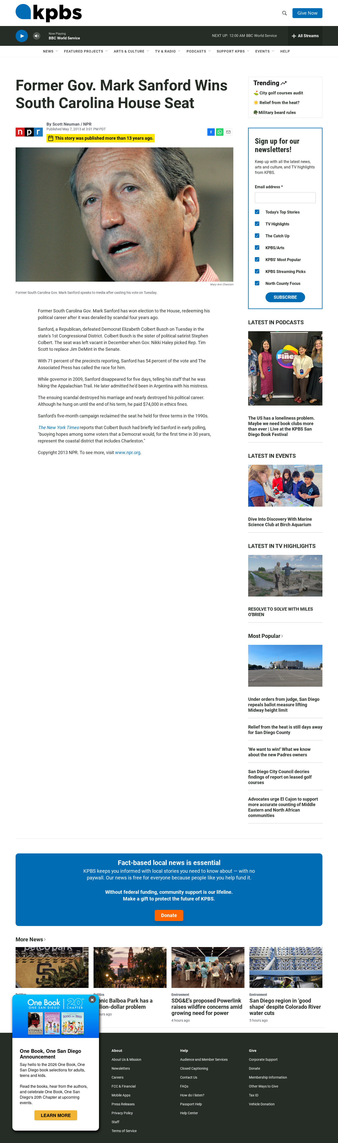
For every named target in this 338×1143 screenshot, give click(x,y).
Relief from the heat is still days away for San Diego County (285, 729)
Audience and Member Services (204, 1059)
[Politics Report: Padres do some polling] (52, 967)
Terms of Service (124, 1131)
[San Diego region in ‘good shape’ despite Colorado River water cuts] (285, 967)
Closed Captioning (194, 1068)
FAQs (184, 1086)
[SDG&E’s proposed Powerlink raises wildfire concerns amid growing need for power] (207, 967)
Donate (169, 915)
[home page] (49, 13)
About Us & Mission (126, 1059)
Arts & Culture (129, 51)
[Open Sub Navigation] (57, 51)
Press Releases (123, 1104)
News (48, 51)
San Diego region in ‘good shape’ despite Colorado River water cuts (285, 1007)
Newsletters (121, 1068)
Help (285, 51)
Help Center (189, 1113)
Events (262, 51)
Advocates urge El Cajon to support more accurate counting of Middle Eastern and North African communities (283, 807)
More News (29, 939)
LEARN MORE (56, 1115)
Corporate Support (263, 1059)
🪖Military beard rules (274, 112)
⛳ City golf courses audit (278, 92)
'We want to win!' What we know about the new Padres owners (279, 752)
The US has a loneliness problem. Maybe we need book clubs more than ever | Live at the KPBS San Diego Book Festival (281, 426)
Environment (180, 995)
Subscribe (285, 297)
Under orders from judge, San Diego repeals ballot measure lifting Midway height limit (283, 705)
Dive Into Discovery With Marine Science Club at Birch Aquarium (280, 522)
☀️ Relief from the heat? (276, 102)
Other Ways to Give (263, 1086)
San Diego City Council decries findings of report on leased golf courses (280, 777)
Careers (117, 1077)
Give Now (307, 13)
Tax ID (253, 1095)
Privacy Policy (122, 1113)
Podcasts (196, 51)
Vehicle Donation (262, 1104)
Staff (115, 1122)
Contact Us (188, 1077)
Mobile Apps (121, 1095)
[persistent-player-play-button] (22, 36)
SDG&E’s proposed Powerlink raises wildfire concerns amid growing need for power (206, 1007)
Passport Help (191, 1104)
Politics (99, 995)
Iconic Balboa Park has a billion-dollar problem (123, 1004)
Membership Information (268, 1077)
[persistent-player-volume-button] (36, 36)
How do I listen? (192, 1095)
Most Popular (264, 636)
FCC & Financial (124, 1086)
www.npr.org (127, 452)
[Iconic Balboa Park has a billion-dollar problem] (130, 967)
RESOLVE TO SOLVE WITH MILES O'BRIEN (280, 611)
